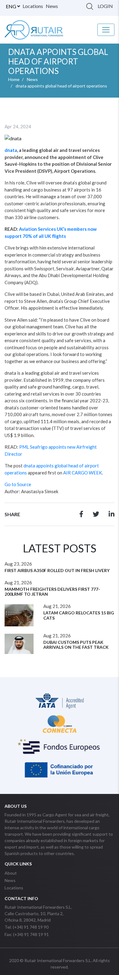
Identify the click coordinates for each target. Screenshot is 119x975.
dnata (11, 150)
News (52, 6)
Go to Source (18, 484)
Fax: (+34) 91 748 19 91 (27, 934)
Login (105, 6)
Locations (33, 6)
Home (14, 79)
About (11, 873)
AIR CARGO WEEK (82, 472)
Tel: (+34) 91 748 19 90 (27, 927)
